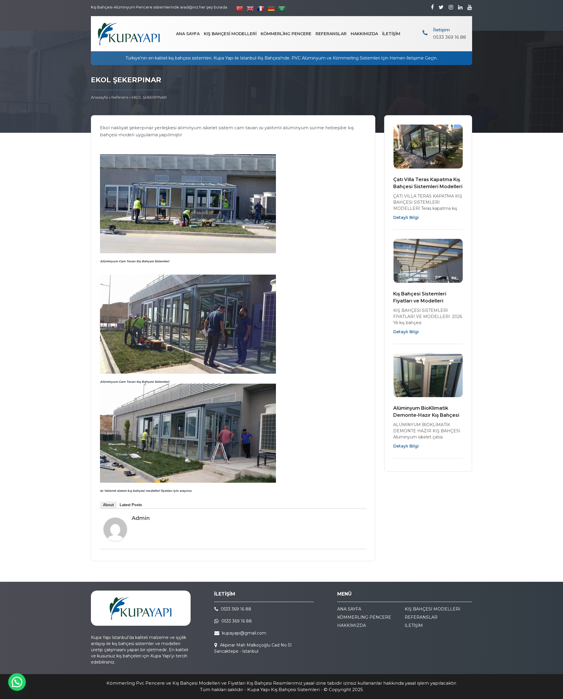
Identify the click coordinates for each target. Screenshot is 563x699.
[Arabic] (282, 8)
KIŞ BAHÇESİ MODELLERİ (230, 33)
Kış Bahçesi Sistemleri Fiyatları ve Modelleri (419, 297)
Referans (119, 97)
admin (141, 518)
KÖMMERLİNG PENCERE (286, 33)
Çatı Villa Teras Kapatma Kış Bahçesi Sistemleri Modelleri (427, 183)
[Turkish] (240, 8)
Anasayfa (99, 97)
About (108, 505)
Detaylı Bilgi (406, 217)
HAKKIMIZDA (364, 33)
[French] (261, 8)
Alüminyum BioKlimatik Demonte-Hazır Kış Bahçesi (426, 411)
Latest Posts (131, 505)
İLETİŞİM (391, 33)
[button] (17, 682)
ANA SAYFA (188, 33)
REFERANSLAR (331, 33)
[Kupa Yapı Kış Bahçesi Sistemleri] (129, 33)
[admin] (115, 539)
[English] (250, 8)
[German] (271, 8)
